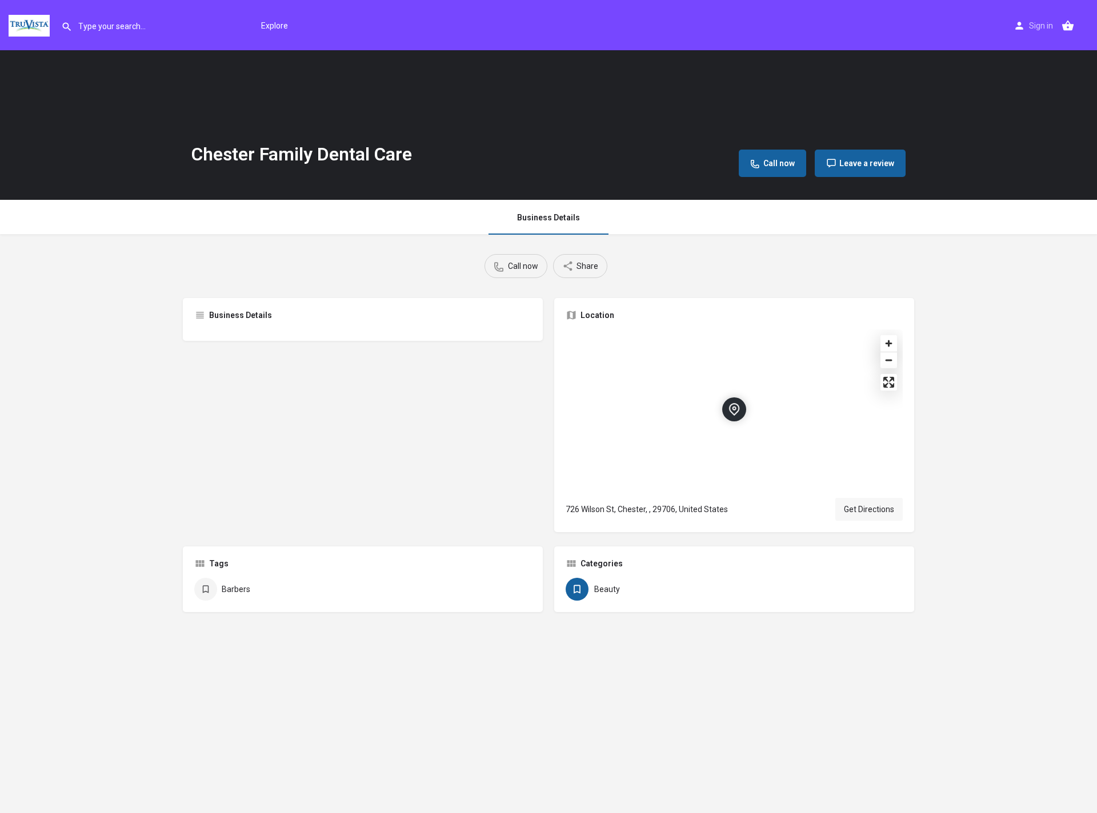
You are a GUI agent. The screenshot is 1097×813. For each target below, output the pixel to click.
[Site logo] (31, 24)
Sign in (1041, 25)
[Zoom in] (888, 343)
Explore (274, 25)
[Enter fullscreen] (888, 382)
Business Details (548, 217)
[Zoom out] (888, 360)
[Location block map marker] (734, 409)
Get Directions (869, 509)
